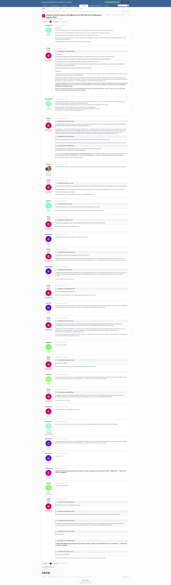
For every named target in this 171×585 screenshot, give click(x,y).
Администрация (68, 8)
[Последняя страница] (59, 22)
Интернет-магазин (55, 5)
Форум (43, 8)
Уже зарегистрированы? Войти (112, 2)
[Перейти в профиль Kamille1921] (48, 426)
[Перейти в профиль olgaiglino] (48, 347)
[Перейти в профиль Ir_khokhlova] (48, 473)
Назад (45, 21)
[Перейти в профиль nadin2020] (48, 379)
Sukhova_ (48, 164)
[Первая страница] (43, 22)
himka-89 (48, 303)
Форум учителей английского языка (57, 2)
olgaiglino (48, 342)
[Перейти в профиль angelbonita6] (48, 239)
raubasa (48, 483)
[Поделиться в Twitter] (43, 573)
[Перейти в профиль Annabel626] (48, 411)
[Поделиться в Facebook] (45, 573)
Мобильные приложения (95, 5)
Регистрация (125, 2)
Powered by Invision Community (85, 583)
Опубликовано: (60, 25)
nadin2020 (48, 374)
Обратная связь (85, 580)
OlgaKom (48, 201)
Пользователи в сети (78, 8)
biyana (67, 203)
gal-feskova (48, 439)
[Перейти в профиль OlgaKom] (48, 206)
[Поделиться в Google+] (47, 573)
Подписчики (123, 14)
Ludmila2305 (48, 25)
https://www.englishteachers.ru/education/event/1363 (71, 331)
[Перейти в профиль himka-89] (48, 308)
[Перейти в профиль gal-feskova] (48, 443)
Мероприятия (73, 5)
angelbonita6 (48, 234)
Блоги (48, 8)
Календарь (54, 8)
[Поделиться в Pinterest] (49, 573)
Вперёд (55, 21)
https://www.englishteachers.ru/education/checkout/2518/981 (83, 366)
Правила (61, 8)
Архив (61, 19)
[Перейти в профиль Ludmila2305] (48, 30)
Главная (45, 5)
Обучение (64, 5)
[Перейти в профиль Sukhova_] (48, 169)
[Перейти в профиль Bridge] (43, 16)
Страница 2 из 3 (64, 21)
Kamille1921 (48, 421)
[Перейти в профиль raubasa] (48, 488)
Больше (106, 5)
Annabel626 (48, 407)
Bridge (51, 19)
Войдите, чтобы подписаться (113, 14)
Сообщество (84, 5)
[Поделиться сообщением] (127, 25)
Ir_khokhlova (48, 468)
